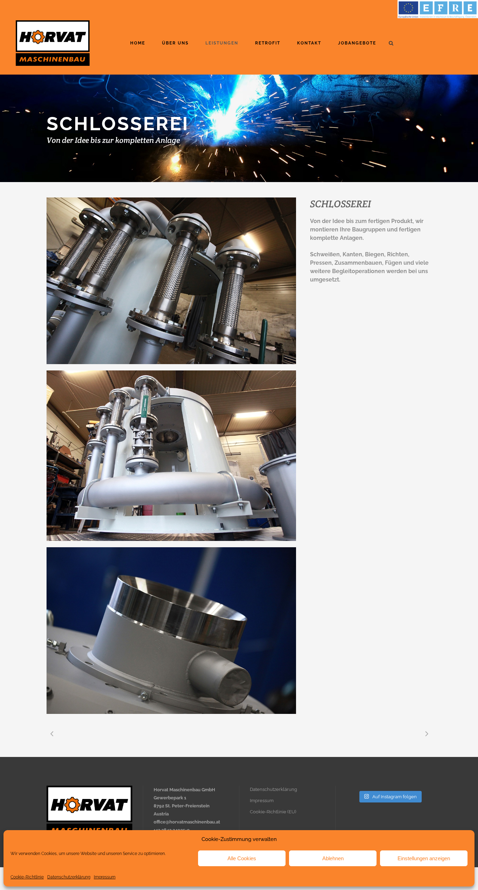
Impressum (104, 877)
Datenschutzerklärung (68, 877)
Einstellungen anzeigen (424, 858)
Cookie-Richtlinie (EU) (273, 811)
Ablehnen (333, 858)
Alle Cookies (241, 858)
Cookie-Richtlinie (27, 877)
